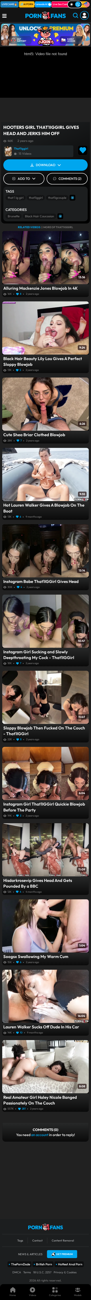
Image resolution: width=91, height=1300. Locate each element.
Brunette (13, 216)
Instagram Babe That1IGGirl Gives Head (41, 581)
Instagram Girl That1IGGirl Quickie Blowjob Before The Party (44, 806)
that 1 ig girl (15, 198)
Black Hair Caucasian (39, 216)
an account (39, 1135)
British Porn (44, 1264)
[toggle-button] (74, 4)
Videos (32, 1295)
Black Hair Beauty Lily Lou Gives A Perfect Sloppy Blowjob (42, 361)
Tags (20, 1240)
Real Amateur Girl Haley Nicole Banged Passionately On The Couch (40, 1100)
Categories (55, 1295)
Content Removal (63, 1240)
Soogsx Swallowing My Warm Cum (35, 956)
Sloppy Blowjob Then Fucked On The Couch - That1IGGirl (44, 730)
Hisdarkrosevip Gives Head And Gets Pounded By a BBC (37, 883)
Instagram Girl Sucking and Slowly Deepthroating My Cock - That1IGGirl (38, 654)
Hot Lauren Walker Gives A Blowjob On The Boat (43, 507)
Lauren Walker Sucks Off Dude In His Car (41, 1026)
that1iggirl (36, 198)
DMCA (16, 1272)
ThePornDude (20, 1264)
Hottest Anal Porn (70, 1264)
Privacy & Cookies (65, 1272)
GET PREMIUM (64, 1254)
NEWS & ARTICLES (30, 1254)
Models (78, 1295)
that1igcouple (57, 198)
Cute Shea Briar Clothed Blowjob (34, 434)
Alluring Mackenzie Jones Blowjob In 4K (40, 288)
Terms (27, 1272)
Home (12, 1295)
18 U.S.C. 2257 (42, 1272)
